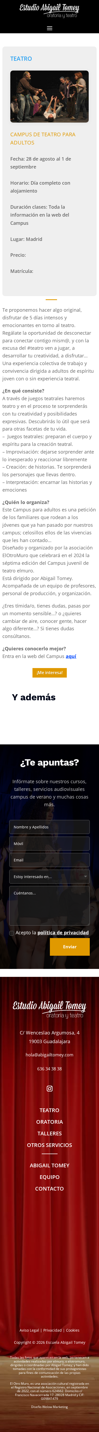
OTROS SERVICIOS (49, 1145)
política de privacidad (63, 932)
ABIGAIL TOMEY (49, 1165)
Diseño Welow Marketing (49, 1407)
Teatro (21, 58)
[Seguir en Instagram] (49, 1088)
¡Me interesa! (50, 672)
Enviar (70, 947)
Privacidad (52, 1330)
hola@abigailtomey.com (49, 1055)
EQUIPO (50, 1177)
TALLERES (49, 1133)
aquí (71, 656)
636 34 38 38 (49, 1069)
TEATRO (49, 1110)
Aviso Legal (29, 1330)
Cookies (72, 1330)
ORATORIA (49, 1121)
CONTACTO (49, 1188)
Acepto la (52, 932)
